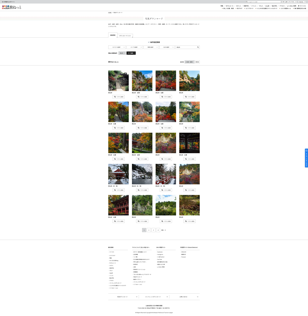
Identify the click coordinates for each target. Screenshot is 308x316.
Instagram (160, 254)
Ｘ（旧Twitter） (161, 257)
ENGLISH (183, 252)
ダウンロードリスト (125, 36)
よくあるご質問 (291, 6)
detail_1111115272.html (118, 113)
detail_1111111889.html (189, 175)
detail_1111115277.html (166, 113)
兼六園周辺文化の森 (300, 8)
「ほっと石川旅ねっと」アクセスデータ (142, 274)
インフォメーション (113, 288)
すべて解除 (130, 53)
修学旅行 (135, 264)
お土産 (267, 6)
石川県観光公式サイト (11, 7)
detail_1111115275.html (118, 144)
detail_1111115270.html (142, 82)
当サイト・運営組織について (140, 252)
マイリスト (303, 6)
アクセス (282, 6)
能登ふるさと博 (161, 264)
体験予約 (246, 6)
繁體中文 (183, 254)
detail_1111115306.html (118, 175)
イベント (253, 6)
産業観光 (135, 272)
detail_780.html (189, 113)
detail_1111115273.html (189, 144)
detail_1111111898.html (189, 206)
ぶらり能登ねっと (286, 8)
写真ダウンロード (137, 277)
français (183, 257)
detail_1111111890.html (166, 144)
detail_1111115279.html (118, 206)
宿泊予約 (274, 6)
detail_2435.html (142, 113)
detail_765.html (189, 82)
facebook (159, 252)
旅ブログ (239, 8)
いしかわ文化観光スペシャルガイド (267, 8)
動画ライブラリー (137, 279)
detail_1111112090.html (166, 206)
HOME (109, 12)
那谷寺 (121, 53)
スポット (238, 6)
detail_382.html (118, 82)
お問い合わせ (183, 297)
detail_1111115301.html (142, 175)
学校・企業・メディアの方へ (139, 262)
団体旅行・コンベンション (139, 269)
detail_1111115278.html (166, 82)
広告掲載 (135, 254)
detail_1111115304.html (166, 175)
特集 (222, 6)
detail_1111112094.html (142, 206)
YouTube (159, 259)
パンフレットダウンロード (115, 283)
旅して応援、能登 (228, 8)
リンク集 (135, 257)
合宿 (134, 267)
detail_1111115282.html (142, 144)
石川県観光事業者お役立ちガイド (141, 259)
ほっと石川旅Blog (113, 260)
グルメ (261, 6)
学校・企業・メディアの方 (288, 1)
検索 (198, 47)
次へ (162, 230)
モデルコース (229, 6)
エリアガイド (249, 8)
